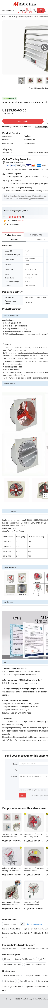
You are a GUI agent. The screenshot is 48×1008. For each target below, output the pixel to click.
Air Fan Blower (9, 981)
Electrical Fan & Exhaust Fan (25, 959)
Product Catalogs (35, 924)
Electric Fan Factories (12, 975)
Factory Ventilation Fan (12, 964)
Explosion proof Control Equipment (14, 933)
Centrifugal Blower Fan (12, 986)
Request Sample (41, 127)
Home (4, 17)
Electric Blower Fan (26, 981)
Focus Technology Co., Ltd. (29, 999)
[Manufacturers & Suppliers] (24, 4)
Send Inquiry (23, 121)
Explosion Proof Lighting (11, 929)
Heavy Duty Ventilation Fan (36, 964)
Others (4, 937)
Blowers (7, 959)
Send (22, 795)
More (4, 991)
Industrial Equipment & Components (20, 17)
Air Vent (43, 959)
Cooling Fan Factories (32, 975)
